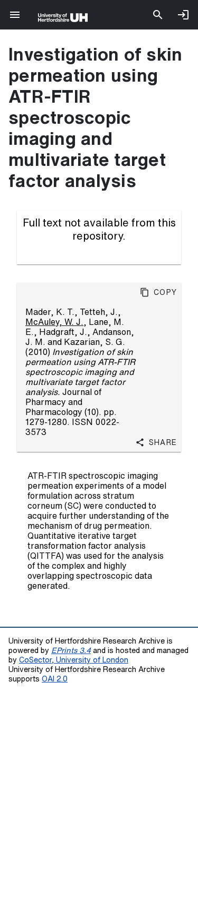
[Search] (158, 14)
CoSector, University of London (73, 660)
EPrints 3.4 (71, 650)
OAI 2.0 (55, 679)
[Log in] (183, 14)
